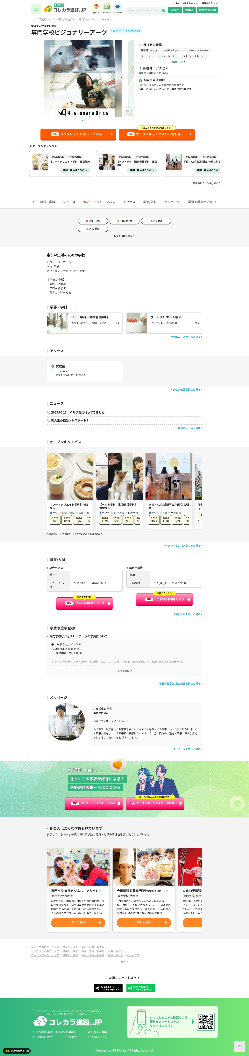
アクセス (129, 202)
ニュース (69, 202)
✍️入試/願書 (92, 228)
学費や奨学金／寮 (200, 202)
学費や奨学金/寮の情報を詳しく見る (180, 683)
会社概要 (71, 1037)
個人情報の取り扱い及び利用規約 (56, 1032)
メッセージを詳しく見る (187, 749)
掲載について (99, 1037)
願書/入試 (150, 202)
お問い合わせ (44, 1037)
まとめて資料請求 (207, 10)
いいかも (175, 10)
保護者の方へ (208, 3)
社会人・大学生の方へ (184, 3)
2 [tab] (84, 120)
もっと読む (123, 670)
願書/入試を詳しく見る (187, 614)
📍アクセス (156, 220)
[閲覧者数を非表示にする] (27, 1051)
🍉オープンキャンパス (99, 202)
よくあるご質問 (97, 1032)
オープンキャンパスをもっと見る (182, 545)
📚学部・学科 (93, 220)
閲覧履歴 (189, 10)
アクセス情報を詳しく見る (185, 389)
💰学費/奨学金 (124, 220)
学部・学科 (47, 202)
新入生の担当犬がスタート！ (70, 420)
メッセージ (172, 202)
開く (123, 961)
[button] (33, 202)
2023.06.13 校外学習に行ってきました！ (79, 412)
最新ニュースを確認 (189, 428)
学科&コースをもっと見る (186, 337)
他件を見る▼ (178, 61)
